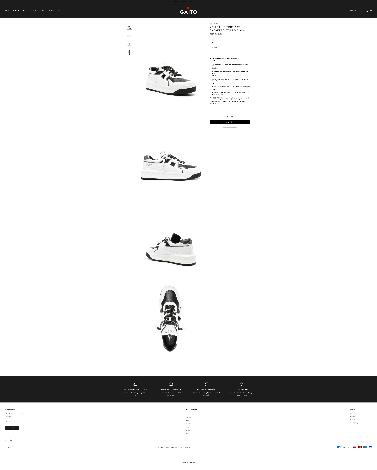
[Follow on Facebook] (6, 440)
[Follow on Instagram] (11, 440)
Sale (60, 10)
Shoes (33, 10)
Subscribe (12, 428)
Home (7, 10)
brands (51, 10)
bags (42, 10)
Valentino (214, 23)
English (353, 10)
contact (352, 426)
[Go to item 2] (129, 34)
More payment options (230, 127)
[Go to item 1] (129, 25)
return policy (354, 423)
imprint (352, 419)
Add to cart (230, 116)
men (25, 10)
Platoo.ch (192, 462)
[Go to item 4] (129, 52)
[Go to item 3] (129, 43)
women (16, 10)
